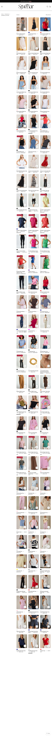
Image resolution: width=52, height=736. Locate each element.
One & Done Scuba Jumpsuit (21, 330)
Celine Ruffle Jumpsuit (44, 711)
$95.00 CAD (33, 712)
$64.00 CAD (35, 172)
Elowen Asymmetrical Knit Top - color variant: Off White (17, 71)
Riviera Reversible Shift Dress (21, 690)
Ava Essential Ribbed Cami (45, 72)
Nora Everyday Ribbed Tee (21, 111)
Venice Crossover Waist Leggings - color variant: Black (17, 249)
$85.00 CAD (42, 513)
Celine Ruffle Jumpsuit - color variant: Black (40, 710)
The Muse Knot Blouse (20, 311)
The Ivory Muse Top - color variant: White (17, 491)
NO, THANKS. (36, 374)
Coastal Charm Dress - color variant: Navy (29, 32)
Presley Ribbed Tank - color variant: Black (17, 150)
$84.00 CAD (30, 34)
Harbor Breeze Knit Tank (32, 512)
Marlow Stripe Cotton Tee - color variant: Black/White (17, 471)
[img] (30, 133)
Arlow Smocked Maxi (20, 711)
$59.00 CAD (21, 392)
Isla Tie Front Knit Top (44, 432)
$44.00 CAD (30, 152)
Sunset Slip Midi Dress (32, 591)
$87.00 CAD (42, 494)
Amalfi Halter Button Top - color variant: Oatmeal (40, 610)
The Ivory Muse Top (20, 493)
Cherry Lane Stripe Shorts (44, 472)
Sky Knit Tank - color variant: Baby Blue (17, 530)
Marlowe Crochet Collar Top (21, 731)
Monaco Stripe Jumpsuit (20, 33)
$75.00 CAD (30, 494)
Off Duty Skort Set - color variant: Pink (17, 610)
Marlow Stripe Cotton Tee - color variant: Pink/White (17, 450)
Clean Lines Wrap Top (20, 631)
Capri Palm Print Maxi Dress (33, 190)
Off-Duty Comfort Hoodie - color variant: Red (40, 290)
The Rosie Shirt (43, 493)
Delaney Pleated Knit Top (44, 111)
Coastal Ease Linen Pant (44, 330)
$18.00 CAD (45, 73)
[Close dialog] (49, 355)
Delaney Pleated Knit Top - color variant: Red (17, 129)
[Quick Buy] (25, 29)
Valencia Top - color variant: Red (40, 649)
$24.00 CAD (45, 93)
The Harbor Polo (31, 493)
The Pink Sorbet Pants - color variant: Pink (17, 511)
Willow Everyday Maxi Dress (21, 209)
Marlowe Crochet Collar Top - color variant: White (17, 729)
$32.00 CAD (23, 73)
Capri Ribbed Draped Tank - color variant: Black (29, 410)
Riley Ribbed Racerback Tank (21, 171)
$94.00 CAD (21, 34)
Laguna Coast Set (31, 271)
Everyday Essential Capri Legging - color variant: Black (29, 208)
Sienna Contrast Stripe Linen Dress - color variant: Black (40, 51)
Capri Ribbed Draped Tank (21, 411)
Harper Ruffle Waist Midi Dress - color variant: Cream (29, 689)
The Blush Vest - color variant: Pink (29, 530)
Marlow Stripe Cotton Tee (21, 452)
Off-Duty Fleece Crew (44, 351)
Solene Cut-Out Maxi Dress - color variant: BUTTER (29, 710)
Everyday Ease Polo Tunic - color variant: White (29, 649)
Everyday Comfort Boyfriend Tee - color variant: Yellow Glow (40, 208)
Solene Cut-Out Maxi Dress (33, 711)
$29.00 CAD (45, 112)
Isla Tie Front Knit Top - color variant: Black (40, 431)
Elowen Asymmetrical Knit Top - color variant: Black (29, 71)
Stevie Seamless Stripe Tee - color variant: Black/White (40, 150)
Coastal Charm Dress (32, 33)
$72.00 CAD (23, 672)
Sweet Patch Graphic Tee (44, 411)
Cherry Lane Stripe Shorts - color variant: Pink (40, 471)
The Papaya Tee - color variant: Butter (40, 530)
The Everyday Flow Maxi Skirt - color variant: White (17, 51)
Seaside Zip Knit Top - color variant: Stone (40, 511)
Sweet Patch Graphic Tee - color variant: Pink (40, 410)
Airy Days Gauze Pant (20, 370)
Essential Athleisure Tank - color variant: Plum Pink (29, 249)
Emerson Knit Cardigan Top (45, 33)
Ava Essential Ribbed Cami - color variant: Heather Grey (40, 71)
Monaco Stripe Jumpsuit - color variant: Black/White (17, 32)
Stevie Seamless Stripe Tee (44, 151)
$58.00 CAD (30, 533)
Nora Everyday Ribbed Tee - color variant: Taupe (40, 90)
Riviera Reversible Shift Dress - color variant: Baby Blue (17, 689)
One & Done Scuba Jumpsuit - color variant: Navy (17, 329)
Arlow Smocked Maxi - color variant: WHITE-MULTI (17, 710)
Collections (7, 14)
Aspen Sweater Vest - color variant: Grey (29, 569)
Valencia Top (42, 650)
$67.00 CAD (18, 513)
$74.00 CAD (23, 54)
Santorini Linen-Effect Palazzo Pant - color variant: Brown (29, 471)
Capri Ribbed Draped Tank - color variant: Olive (17, 410)
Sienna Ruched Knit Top (20, 432)
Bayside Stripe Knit (31, 551)
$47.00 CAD (18, 552)
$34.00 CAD (21, 433)
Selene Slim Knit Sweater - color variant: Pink (29, 290)
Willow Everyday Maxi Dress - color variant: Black (17, 208)
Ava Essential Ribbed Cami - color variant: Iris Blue (17, 90)
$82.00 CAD (18, 613)
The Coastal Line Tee (44, 311)
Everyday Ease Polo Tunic (21, 650)
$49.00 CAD (45, 293)
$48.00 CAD (33, 191)
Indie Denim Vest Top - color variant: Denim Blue (29, 150)
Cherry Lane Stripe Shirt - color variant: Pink (29, 431)
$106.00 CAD (35, 692)
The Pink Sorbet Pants (20, 512)
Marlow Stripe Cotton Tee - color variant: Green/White (40, 450)
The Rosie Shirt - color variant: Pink (40, 491)
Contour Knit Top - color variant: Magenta (29, 329)
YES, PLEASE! (36, 369)
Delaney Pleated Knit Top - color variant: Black (29, 129)
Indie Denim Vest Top (32, 151)
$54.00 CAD (35, 54)
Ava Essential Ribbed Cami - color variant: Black (29, 90)
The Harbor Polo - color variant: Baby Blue (29, 491)
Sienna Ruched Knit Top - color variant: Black (17, 431)
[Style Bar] (26, 6)
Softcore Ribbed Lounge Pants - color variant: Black (17, 290)
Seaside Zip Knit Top (43, 512)
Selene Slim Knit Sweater (32, 292)
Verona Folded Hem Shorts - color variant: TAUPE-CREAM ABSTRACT (40, 689)
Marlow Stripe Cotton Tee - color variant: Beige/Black (29, 450)
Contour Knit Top (31, 330)
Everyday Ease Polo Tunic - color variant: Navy (17, 649)
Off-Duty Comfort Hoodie (44, 292)
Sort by (17, 14)
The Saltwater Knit (19, 351)
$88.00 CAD (30, 592)
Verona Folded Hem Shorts (45, 690)
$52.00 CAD (33, 433)
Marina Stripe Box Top (44, 631)
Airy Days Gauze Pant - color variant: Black (17, 369)
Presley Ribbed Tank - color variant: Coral (40, 129)
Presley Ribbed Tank (43, 130)
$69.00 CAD (45, 34)
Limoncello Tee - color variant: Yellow (17, 569)
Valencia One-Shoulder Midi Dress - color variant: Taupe (29, 169)
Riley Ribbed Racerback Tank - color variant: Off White (17, 169)
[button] (47, 6)
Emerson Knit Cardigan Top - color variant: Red (40, 32)
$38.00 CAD (45, 433)
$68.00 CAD (45, 613)
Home (2, 14)
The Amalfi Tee (19, 551)
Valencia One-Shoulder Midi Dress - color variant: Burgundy (40, 169)
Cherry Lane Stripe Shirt (32, 432)
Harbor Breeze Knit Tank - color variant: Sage (29, 511)
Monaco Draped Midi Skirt (45, 671)
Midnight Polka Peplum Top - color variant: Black (29, 610)
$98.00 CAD (18, 712)
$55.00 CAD (23, 293)
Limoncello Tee (43, 551)
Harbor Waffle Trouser (20, 391)
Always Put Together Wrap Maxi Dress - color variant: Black (40, 569)
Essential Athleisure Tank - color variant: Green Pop (40, 249)
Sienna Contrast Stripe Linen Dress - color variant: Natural (29, 51)
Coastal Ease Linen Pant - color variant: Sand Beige (40, 329)
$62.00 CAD (30, 571)
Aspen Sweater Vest (31, 570)
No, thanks (36, 378)
